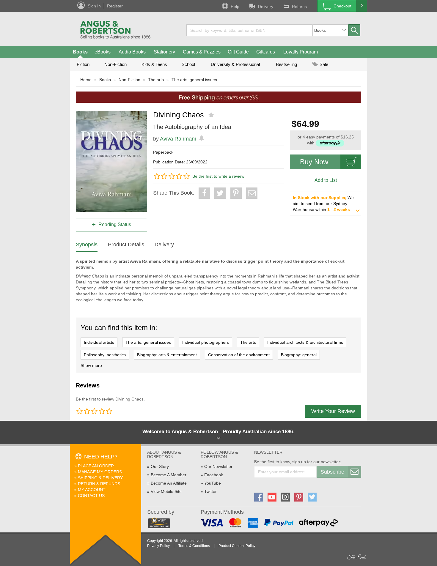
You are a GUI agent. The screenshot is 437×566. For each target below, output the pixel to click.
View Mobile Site (166, 491)
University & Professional (235, 64)
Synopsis (87, 244)
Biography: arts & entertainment (167, 354)
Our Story (160, 466)
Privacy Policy (158, 546)
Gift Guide (238, 51)
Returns (299, 6)
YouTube (212, 483)
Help (235, 6)
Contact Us (91, 495)
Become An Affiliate (169, 483)
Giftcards (265, 51)
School (188, 64)
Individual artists (99, 342)
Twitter (210, 491)
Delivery (265, 6)
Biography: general (299, 354)
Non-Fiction (115, 64)
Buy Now (314, 162)
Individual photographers (205, 342)
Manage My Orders (100, 471)
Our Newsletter (218, 466)
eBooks (103, 51)
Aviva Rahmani (178, 139)
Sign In (94, 6)
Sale (323, 64)
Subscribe (332, 472)
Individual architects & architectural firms (305, 342)
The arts (156, 79)
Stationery (164, 51)
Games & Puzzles (202, 51)
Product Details (126, 244)
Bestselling (286, 64)
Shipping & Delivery (100, 477)
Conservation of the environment (239, 354)
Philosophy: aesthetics (105, 354)
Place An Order (96, 465)
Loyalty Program (300, 51)
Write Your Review (333, 411)
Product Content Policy (236, 546)
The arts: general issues (194, 79)
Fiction (83, 64)
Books (80, 51)
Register (115, 6)
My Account (92, 489)
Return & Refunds (99, 483)
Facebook (213, 474)
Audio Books (132, 51)
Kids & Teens (154, 64)
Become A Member (168, 474)
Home (86, 79)
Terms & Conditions (194, 546)
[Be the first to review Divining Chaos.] (212, 115)
